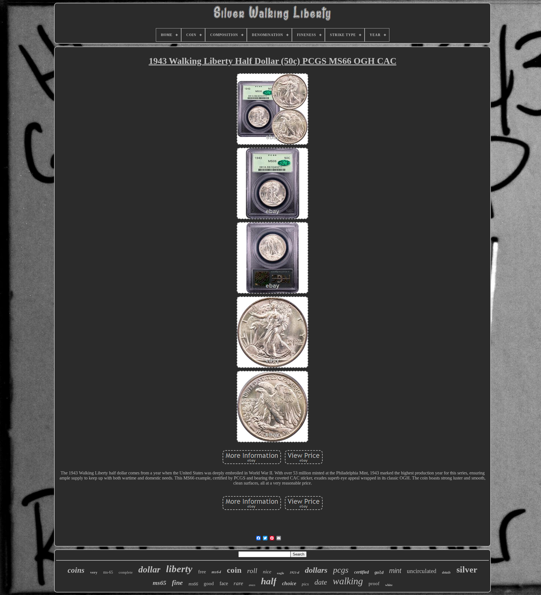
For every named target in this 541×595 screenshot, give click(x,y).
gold (378, 572)
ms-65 (108, 572)
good (209, 583)
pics (305, 584)
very (93, 572)
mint (395, 570)
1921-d (294, 572)
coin (234, 569)
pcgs (341, 569)
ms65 (159, 582)
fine (177, 582)
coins (76, 570)
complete (126, 572)
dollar (149, 569)
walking (348, 581)
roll (252, 570)
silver (466, 569)
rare (238, 583)
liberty (179, 568)
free (202, 571)
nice (267, 571)
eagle (280, 573)
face (223, 583)
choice (289, 583)
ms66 (193, 583)
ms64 (216, 572)
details (446, 572)
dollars (316, 570)
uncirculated (421, 571)
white (389, 585)
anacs (252, 585)
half (268, 581)
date (320, 582)
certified (361, 572)
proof (374, 583)
